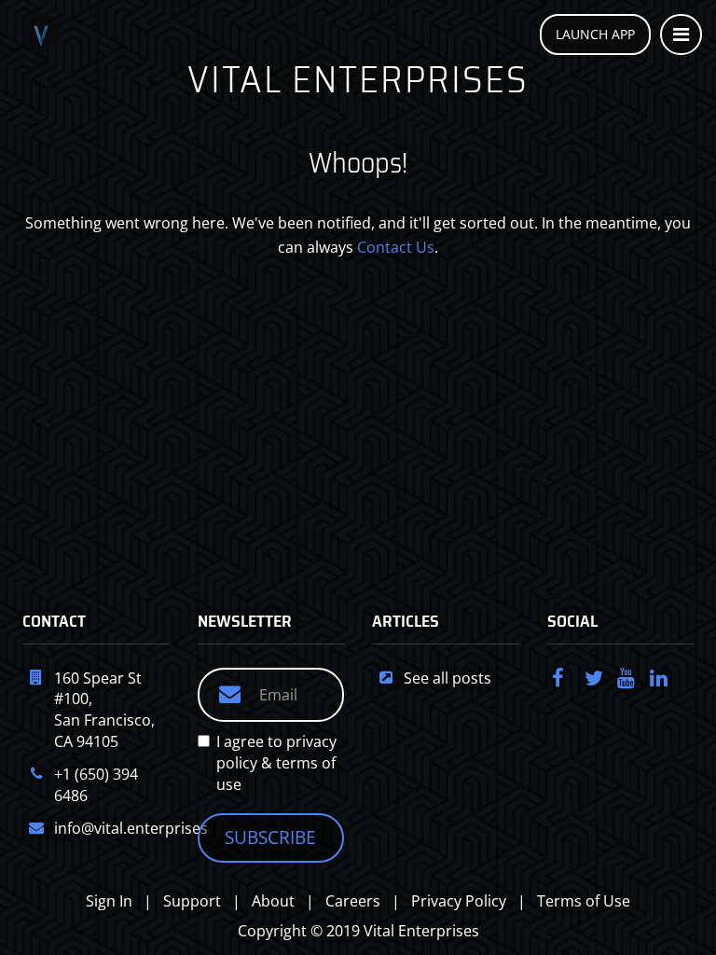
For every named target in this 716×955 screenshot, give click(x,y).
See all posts (447, 678)
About (273, 901)
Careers (352, 901)
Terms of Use (583, 901)
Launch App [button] (595, 34)
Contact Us (395, 247)
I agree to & (276, 763)
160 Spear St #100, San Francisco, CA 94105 (104, 710)
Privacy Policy (458, 901)
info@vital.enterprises (131, 828)
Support (192, 901)
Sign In (109, 901)
